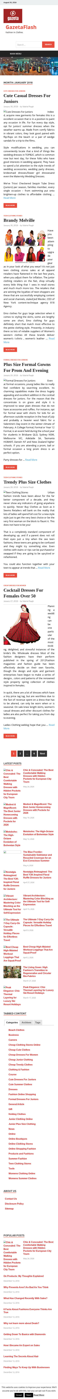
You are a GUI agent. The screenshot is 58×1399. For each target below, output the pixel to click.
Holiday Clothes (17, 1114)
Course (12, 1074)
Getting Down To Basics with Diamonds (25, 1334)
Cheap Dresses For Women (15, 585)
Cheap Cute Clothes (19, 1050)
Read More (10, 197)
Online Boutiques (18, 1139)
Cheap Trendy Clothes (21, 1064)
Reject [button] (28, 1395)
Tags (37, 1022)
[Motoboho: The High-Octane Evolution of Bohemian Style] (12, 832)
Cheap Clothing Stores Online (24, 1045)
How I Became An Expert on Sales (22, 1345)
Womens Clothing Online (22, 1173)
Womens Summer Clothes (22, 1178)
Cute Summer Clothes (20, 1084)
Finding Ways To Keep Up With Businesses (27, 1367)
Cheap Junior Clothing (21, 1060)
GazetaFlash (21, 27)
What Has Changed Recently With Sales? (25, 1298)
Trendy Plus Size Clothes (27, 482)
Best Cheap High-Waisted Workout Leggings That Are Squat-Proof (38, 950)
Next (42, 753)
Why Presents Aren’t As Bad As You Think (26, 1287)
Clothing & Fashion (19, 1069)
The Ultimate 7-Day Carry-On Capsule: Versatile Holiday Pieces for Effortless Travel (38, 922)
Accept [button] (19, 1395)
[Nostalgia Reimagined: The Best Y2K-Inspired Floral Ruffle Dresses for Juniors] (12, 872)
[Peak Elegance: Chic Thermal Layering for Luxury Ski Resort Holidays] (12, 987)
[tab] (11, 1022)
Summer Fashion (18, 1158)
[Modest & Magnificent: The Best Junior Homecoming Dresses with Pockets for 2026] (12, 804)
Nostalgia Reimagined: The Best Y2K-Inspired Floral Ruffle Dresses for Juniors (37, 875)
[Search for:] (35, 44)
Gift (10, 1109)
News (11, 1129)
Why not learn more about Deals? (21, 1323)
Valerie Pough (28, 106)
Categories (12, 1022)
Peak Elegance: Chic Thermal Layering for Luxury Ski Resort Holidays (38, 990)
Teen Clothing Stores (13, 216)
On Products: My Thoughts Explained (24, 1276)
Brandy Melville (19, 220)
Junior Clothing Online (21, 1119)
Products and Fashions (21, 1154)
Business (14, 1035)
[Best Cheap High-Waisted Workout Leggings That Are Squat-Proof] (12, 947)
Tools (11, 1168)
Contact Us (11, 1199)
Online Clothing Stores (21, 1144)
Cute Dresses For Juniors (14, 91)
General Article (16, 1104)
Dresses (13, 1089)
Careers (13, 1040)
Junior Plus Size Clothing (22, 1124)
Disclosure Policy (14, 1204)
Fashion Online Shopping (22, 1094)
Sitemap (9, 1208)
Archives (26, 1022)
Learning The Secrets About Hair (21, 1356)
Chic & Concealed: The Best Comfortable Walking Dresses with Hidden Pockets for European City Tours (38, 776)
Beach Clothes (16, 1030)
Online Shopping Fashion (22, 1149)
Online (12, 1134)
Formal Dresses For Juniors (16, 360)
